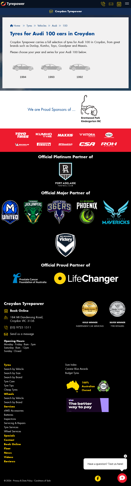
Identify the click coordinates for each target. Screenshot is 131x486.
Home (16, 25)
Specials (9, 435)
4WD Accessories (13, 410)
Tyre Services (11, 427)
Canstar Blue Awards (76, 369)
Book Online (12, 444)
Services (9, 406)
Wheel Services (12, 431)
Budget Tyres (72, 373)
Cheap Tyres (10, 389)
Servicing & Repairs (14, 423)
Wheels (9, 394)
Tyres (7, 365)
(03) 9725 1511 (20, 327)
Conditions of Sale (42, 480)
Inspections (10, 419)
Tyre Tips (9, 385)
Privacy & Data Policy (22, 480)
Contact (9, 440)
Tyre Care (9, 381)
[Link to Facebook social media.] (98, 479)
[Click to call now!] (103, 4)
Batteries (8, 415)
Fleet (7, 448)
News (8, 453)
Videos (8, 457)
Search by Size (12, 373)
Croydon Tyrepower (68, 11)
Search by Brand (13, 377)
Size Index (71, 364)
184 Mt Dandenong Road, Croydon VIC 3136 (26, 319)
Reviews (9, 461)
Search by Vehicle (14, 369)
